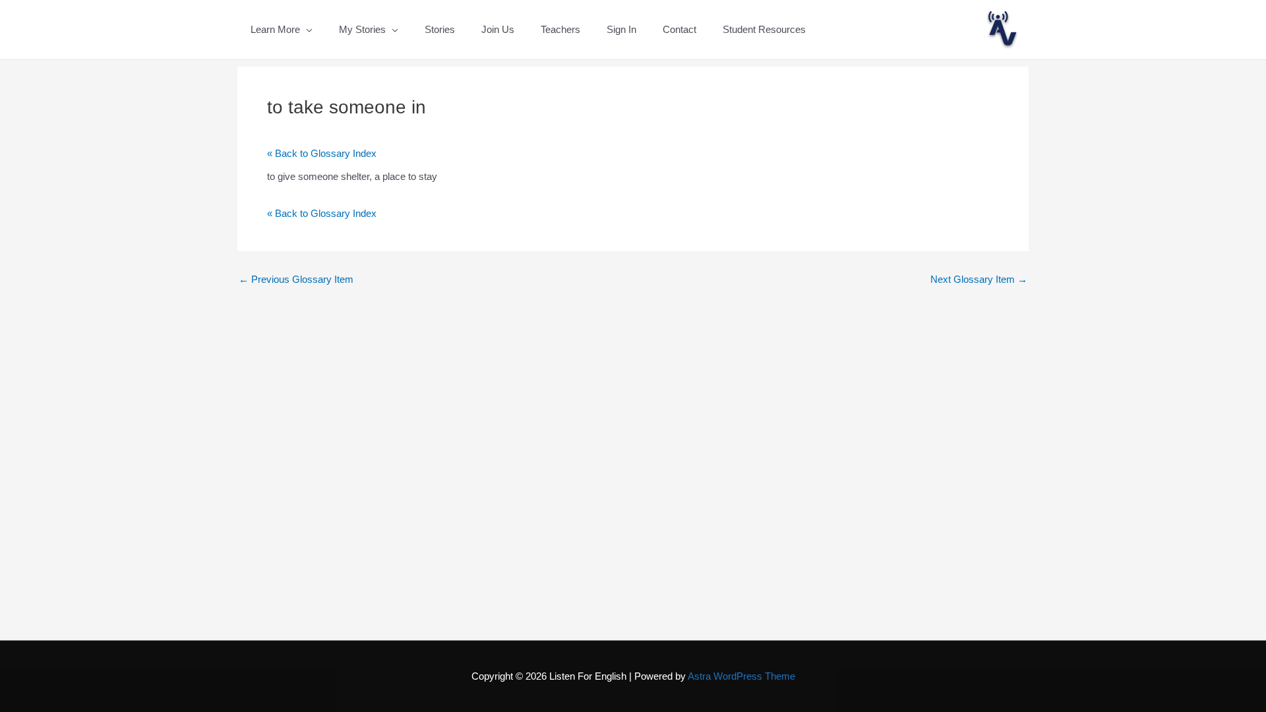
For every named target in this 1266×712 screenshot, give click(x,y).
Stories (440, 29)
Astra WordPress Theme (741, 676)
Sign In (621, 29)
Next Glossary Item (978, 279)
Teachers (560, 29)
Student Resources (764, 29)
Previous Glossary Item (296, 279)
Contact (679, 29)
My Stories (362, 29)
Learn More (275, 29)
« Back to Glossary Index (322, 153)
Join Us (497, 29)
